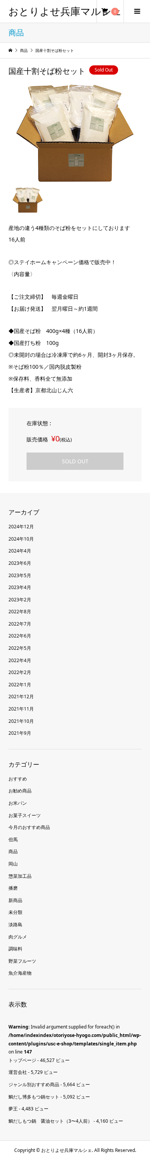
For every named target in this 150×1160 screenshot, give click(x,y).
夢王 (13, 1108)
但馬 (13, 839)
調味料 (15, 948)
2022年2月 (19, 672)
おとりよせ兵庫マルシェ (65, 11)
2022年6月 (19, 635)
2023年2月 (19, 599)
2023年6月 (19, 563)
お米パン (17, 803)
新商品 (15, 900)
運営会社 (17, 1072)
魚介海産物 (20, 973)
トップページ (22, 1060)
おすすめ (17, 779)
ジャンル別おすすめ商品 (33, 1084)
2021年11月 (21, 709)
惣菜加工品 (20, 876)
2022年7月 (19, 624)
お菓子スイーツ (24, 815)
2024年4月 (19, 551)
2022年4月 (19, 660)
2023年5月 (19, 575)
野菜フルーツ (22, 961)
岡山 (13, 863)
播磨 (13, 888)
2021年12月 (21, 696)
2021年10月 (21, 721)
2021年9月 (19, 733)
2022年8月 (19, 611)
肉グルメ (17, 937)
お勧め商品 (20, 790)
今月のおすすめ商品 (29, 827)
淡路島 (15, 924)
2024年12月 (21, 526)
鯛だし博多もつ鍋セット (33, 1096)
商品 (13, 851)
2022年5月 (19, 648)
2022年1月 (19, 684)
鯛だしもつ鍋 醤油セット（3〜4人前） (50, 1121)
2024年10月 (21, 539)
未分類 (15, 912)
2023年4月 (19, 587)
